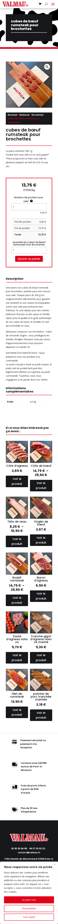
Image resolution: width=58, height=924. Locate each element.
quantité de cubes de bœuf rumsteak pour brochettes (29, 243)
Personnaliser (29, 908)
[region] (29, 893)
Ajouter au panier (29, 259)
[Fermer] (55, 864)
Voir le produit (17, 481)
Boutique (12, 114)
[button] (47, 67)
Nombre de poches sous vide (28, 199)
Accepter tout (29, 899)
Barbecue (24, 114)
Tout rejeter (29, 917)
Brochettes (37, 114)
